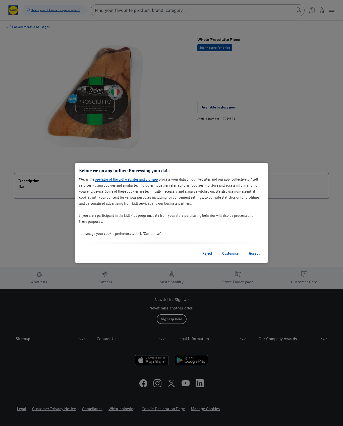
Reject (207, 253)
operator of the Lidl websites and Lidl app (126, 179)
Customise (230, 253)
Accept (254, 253)
